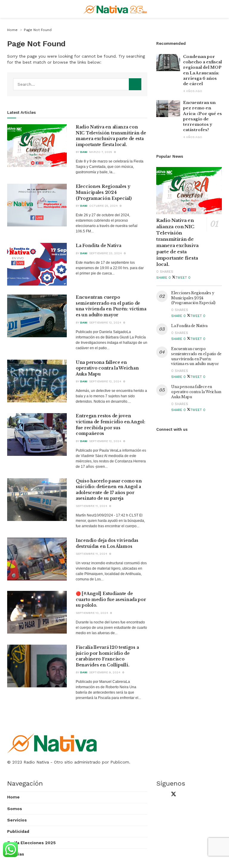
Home (12, 30)
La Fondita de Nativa (98, 245)
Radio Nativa (36, 762)
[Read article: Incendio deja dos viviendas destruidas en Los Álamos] (37, 559)
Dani (83, 152)
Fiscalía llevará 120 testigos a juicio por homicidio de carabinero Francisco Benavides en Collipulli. (107, 656)
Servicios (17, 820)
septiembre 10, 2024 (92, 612)
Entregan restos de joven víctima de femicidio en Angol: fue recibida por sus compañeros (110, 424)
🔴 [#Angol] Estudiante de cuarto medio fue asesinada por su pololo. (111, 599)
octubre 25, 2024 (103, 205)
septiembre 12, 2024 (105, 322)
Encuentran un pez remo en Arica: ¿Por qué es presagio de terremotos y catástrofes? (202, 116)
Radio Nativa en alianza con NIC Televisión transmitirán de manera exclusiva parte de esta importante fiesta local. (111, 135)
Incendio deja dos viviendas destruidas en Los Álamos (107, 543)
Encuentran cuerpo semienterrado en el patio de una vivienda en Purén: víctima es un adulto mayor (111, 306)
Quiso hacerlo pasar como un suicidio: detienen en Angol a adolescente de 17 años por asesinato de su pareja (109, 489)
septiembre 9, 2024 (104, 672)
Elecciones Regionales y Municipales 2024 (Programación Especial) (104, 192)
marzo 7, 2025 (100, 152)
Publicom (119, 762)
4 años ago (192, 91)
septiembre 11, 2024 (91, 506)
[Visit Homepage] (115, 9)
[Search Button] (135, 84)
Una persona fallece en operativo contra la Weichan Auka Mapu (107, 368)
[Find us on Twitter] (172, 794)
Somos (14, 808)
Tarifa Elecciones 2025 (31, 842)
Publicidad (18, 831)
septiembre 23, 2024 (105, 253)
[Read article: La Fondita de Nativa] (37, 264)
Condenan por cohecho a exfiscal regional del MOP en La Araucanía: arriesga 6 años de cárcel (202, 70)
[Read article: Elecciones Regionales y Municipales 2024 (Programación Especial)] (37, 205)
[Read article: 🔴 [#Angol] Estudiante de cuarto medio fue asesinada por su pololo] (37, 612)
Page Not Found (38, 30)
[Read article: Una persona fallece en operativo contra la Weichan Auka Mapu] (37, 381)
